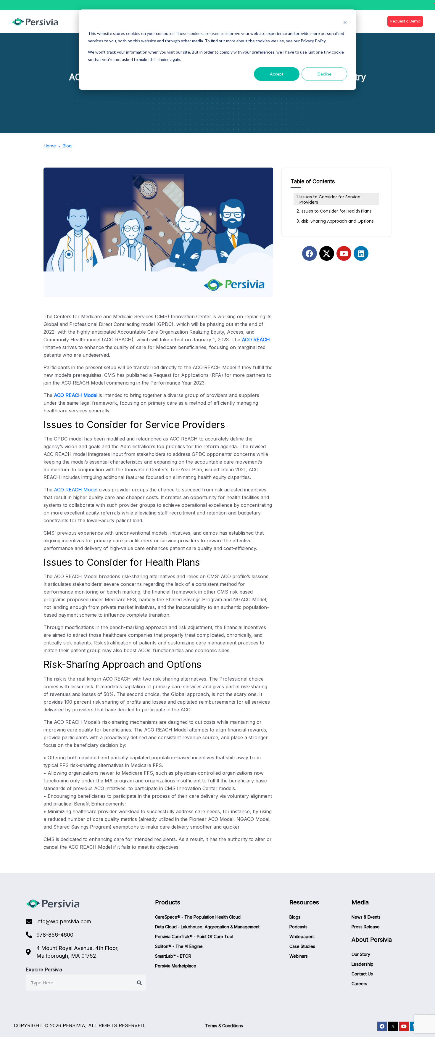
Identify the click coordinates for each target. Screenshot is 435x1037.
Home (50, 146)
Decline (324, 73)
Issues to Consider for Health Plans (336, 211)
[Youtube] (343, 253)
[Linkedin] (361, 253)
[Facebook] (309, 253)
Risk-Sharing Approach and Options (337, 221)
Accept (276, 73)
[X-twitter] (326, 253)
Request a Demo (405, 21)
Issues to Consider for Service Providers (329, 199)
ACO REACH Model (76, 395)
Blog (67, 146)
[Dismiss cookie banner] (345, 22)
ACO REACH (255, 340)
